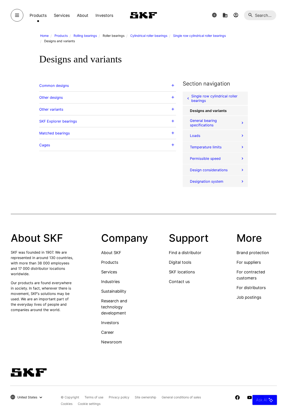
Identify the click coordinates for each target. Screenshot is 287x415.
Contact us (179, 281)
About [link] (82, 15)
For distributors (251, 287)
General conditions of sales (181, 397)
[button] (214, 15)
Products (61, 35)
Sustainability (113, 291)
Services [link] (62, 15)
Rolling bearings (85, 35)
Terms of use (94, 397)
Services (109, 272)
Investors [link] (104, 15)
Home (44, 35)
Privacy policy (119, 397)
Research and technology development (114, 307)
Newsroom (111, 342)
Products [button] (38, 15)
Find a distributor (185, 252)
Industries (110, 281)
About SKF (111, 252)
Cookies (66, 404)
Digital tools (180, 262)
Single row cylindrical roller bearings (199, 35)
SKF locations (182, 272)
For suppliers (249, 262)
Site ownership (145, 397)
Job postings (249, 297)
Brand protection (253, 252)
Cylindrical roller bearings (148, 35)
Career (107, 332)
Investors (110, 322)
